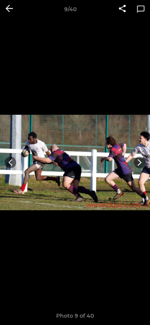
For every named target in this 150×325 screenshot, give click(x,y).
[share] (122, 9)
